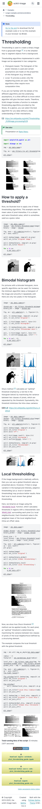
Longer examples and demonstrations (18, 13)
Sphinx (23, 803)
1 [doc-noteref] (22, 50)
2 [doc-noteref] (15, 388)
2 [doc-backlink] (6, 408)
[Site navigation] (4, 3)
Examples (11, 10)
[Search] (33, 3)
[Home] (3, 10)
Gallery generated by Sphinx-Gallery (29, 789)
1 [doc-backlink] (2, 118)
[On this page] (38, 3)
